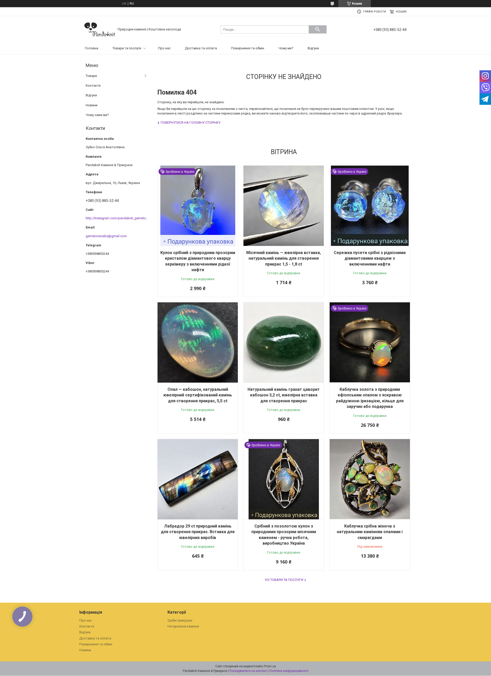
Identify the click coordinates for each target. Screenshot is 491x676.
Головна (91, 48)
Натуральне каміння (183, 626)
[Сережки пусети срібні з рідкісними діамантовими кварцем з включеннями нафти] (370, 206)
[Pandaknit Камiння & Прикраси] (99, 29)
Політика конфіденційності (288, 671)
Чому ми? (285, 48)
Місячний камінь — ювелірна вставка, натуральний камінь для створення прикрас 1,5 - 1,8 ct (283, 258)
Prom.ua (270, 666)
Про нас (164, 48)
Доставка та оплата (201, 48)
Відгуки (313, 48)
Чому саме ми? (97, 115)
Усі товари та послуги (284, 580)
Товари (91, 76)
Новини (91, 105)
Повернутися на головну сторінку (190, 122)
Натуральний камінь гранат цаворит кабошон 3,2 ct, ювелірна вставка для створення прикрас (284, 395)
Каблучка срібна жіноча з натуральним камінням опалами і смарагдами (370, 532)
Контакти (93, 85)
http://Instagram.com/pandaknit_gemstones (118, 218)
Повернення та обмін (247, 48)
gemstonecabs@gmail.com (106, 236)
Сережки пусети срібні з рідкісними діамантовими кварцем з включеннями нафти (370, 258)
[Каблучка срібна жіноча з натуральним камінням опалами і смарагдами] (370, 479)
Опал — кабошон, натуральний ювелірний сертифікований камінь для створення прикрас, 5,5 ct (197, 395)
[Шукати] (318, 29)
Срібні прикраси (180, 620)
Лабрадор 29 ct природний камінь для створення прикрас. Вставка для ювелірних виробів (198, 532)
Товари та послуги (127, 48)
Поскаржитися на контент (248, 671)
